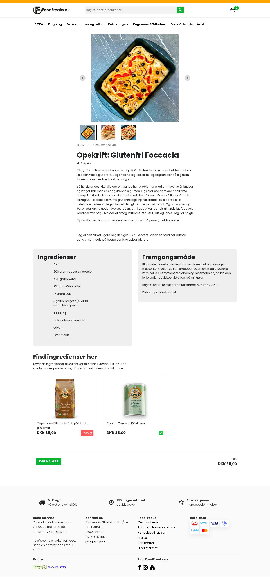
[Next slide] (187, 78)
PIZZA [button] (39, 24)
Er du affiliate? (148, 548)
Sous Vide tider (182, 24)
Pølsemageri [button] (118, 24)
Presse (142, 538)
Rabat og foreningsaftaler (156, 527)
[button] (88, 132)
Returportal (146, 543)
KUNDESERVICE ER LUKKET (50, 532)
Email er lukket (95, 542)
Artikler (203, 24)
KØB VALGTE (48, 461)
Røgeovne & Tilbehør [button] (149, 24)
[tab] (132, 119)
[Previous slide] (83, 78)
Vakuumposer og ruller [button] (85, 24)
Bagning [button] (55, 24)
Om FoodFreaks (149, 522)
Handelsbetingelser (151, 532)
